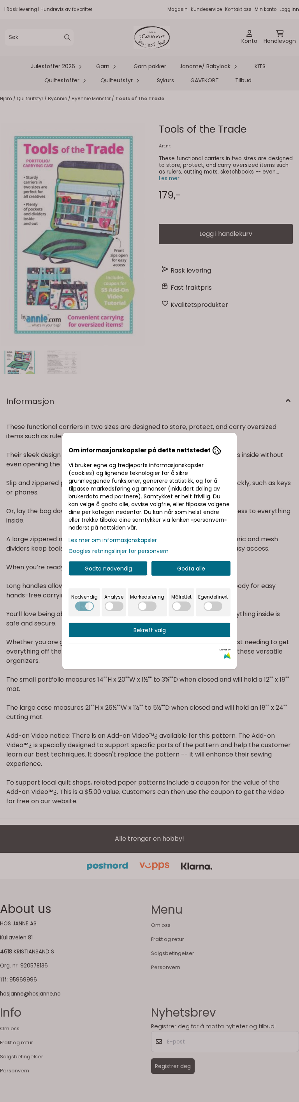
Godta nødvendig (108, 568)
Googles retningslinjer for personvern (119, 551)
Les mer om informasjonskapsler (113, 540)
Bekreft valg (150, 630)
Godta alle (191, 568)
